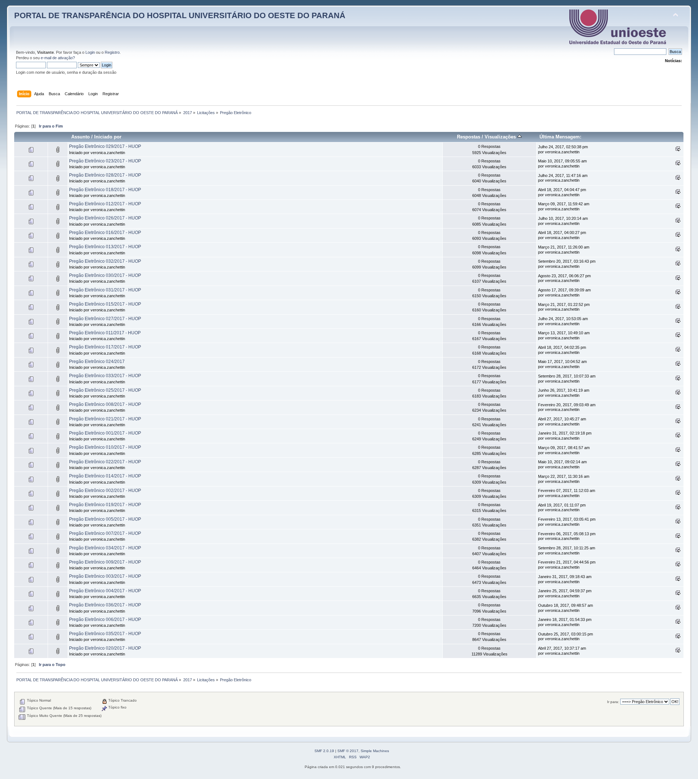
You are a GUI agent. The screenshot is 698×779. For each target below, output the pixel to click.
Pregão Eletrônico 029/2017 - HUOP (105, 146)
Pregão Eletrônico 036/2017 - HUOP (105, 605)
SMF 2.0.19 (324, 751)
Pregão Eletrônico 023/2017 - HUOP (105, 161)
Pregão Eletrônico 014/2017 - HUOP (105, 476)
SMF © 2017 (347, 751)
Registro (112, 52)
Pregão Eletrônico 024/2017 (97, 361)
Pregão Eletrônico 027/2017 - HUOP (105, 318)
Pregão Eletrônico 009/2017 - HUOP (105, 562)
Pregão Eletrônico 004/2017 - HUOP (105, 590)
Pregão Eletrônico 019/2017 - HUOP (105, 504)
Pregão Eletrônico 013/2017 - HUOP (105, 246)
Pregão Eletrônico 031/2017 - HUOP (105, 289)
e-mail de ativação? (58, 58)
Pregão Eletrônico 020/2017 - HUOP (105, 648)
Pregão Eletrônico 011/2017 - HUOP (105, 332)
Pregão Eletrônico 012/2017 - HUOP (105, 203)
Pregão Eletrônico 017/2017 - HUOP (105, 347)
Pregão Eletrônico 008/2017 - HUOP (105, 404)
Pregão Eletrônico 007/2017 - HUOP (105, 533)
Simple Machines (375, 751)
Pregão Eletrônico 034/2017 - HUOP (105, 547)
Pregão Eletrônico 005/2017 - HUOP (105, 519)
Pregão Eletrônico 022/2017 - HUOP (105, 461)
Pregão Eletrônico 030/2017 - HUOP (105, 275)
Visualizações (501, 137)
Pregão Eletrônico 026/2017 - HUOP (105, 218)
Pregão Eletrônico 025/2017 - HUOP (105, 390)
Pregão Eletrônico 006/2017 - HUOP (105, 619)
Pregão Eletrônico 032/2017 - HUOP (105, 261)
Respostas (468, 137)
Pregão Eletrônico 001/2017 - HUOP (105, 433)
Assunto (80, 137)
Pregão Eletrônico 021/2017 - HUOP (105, 418)
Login (90, 52)
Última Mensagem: (560, 137)
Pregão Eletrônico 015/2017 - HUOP (105, 304)
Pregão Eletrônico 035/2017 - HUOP (105, 633)
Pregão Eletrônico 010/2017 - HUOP (105, 447)
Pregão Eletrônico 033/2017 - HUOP (105, 375)
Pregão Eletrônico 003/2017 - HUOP (105, 576)
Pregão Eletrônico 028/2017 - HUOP (105, 175)
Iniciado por (107, 137)
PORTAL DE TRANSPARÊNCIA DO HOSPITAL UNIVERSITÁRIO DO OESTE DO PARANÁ (179, 15)
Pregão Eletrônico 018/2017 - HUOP (105, 189)
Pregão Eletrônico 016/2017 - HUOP (105, 232)
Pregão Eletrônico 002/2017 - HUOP (105, 490)
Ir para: (613, 702)
